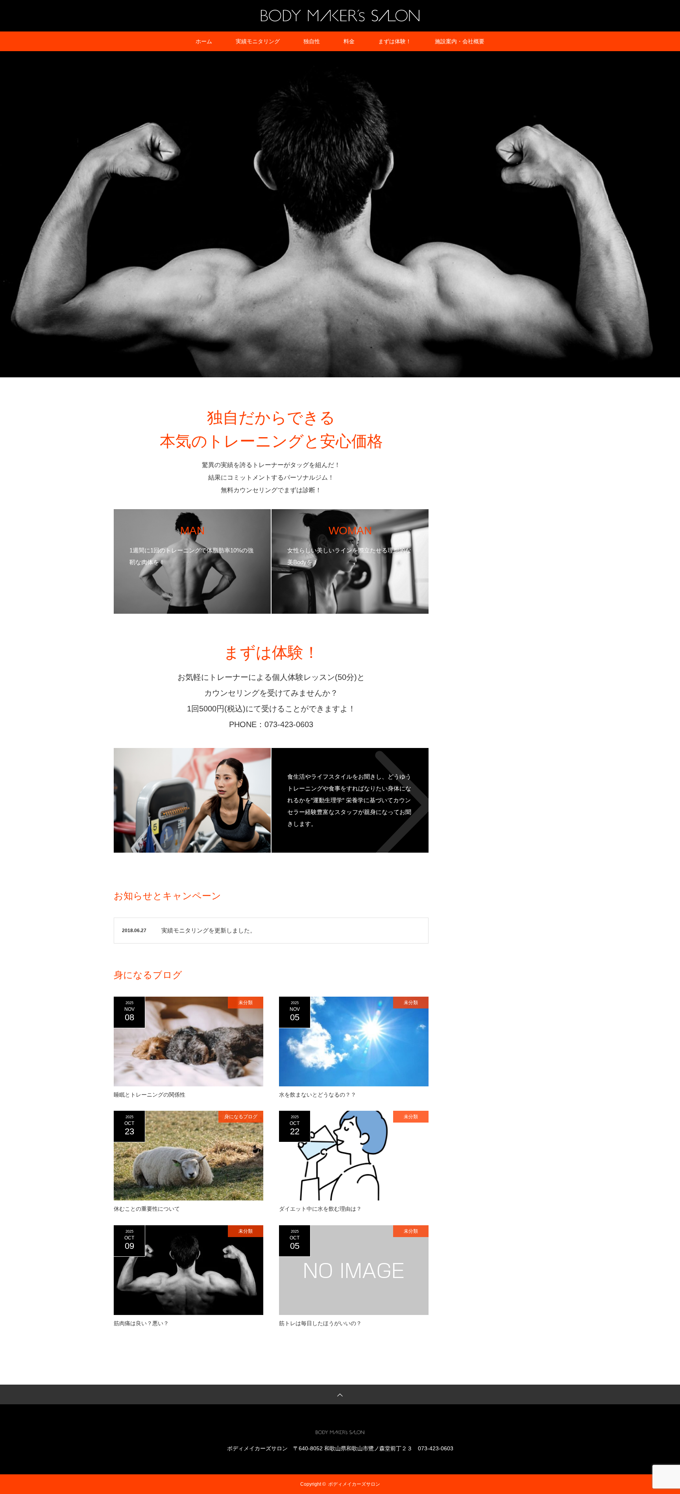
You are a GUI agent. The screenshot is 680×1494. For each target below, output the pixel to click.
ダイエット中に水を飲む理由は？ (320, 1209)
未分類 (245, 1002)
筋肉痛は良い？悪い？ (141, 1323)
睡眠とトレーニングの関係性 (149, 1094)
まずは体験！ (394, 41)
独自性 (311, 41)
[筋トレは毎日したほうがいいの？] (354, 1270)
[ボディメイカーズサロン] (340, 15)
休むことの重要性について (147, 1209)
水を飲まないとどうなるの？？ (317, 1094)
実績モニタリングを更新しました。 (208, 930)
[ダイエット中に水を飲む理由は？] (354, 1155)
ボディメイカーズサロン (354, 1484)
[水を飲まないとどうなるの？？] (354, 1041)
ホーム (204, 41)
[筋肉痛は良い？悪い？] (188, 1270)
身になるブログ (240, 1116)
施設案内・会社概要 (459, 41)
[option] (340, 214)
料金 (349, 41)
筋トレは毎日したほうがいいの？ (320, 1323)
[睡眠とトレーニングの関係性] (188, 1041)
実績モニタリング (258, 41)
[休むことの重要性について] (188, 1155)
